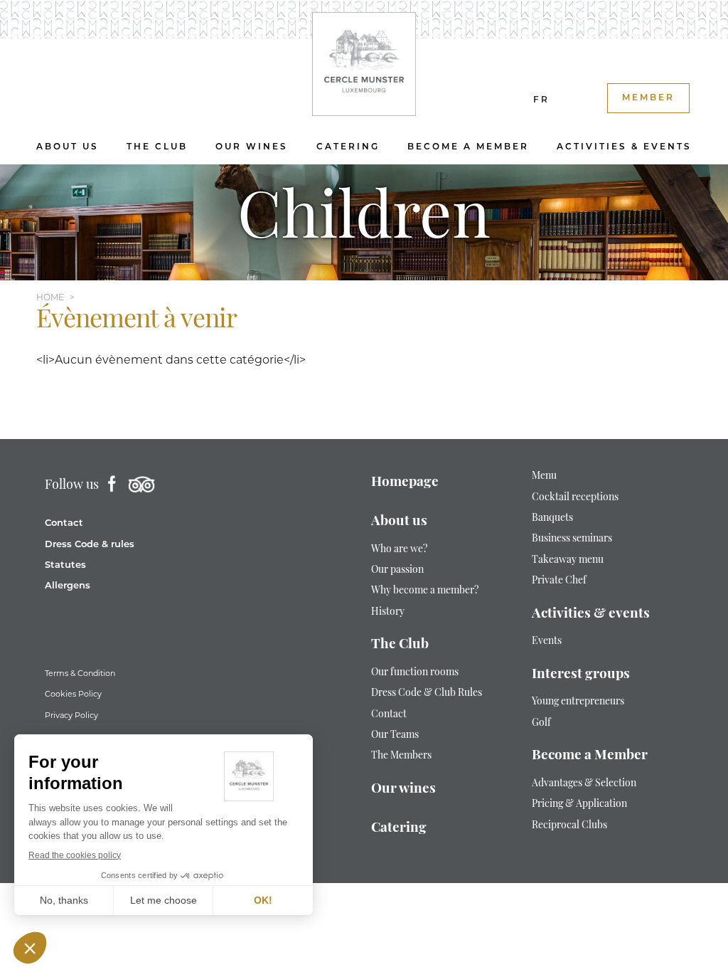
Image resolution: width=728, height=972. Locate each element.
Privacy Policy (71, 715)
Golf (541, 723)
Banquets (552, 518)
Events (547, 641)
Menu (544, 476)
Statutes (65, 565)
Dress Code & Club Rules (426, 693)
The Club (157, 147)
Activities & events (624, 147)
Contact (64, 523)
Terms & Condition (80, 673)
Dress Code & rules (89, 544)
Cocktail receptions (575, 497)
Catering (348, 147)
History (388, 612)
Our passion (397, 570)
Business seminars (572, 539)
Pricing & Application (579, 804)
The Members (401, 756)
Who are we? (399, 549)
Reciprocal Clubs (569, 825)
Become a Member (468, 147)
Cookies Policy (73, 694)
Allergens (67, 586)
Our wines (251, 147)
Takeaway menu (568, 560)
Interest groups (581, 675)
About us (67, 147)
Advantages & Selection (584, 783)
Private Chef (559, 581)
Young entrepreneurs (579, 702)
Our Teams (395, 735)
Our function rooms (415, 672)
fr (541, 100)
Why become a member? (424, 591)
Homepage (405, 483)
